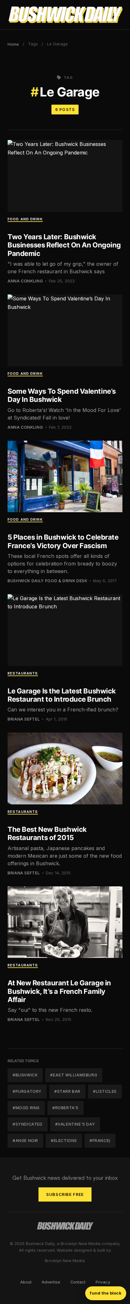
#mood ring (26, 1107)
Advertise (51, 1282)
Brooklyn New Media (65, 1260)
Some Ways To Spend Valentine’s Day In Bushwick (62, 395)
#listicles (105, 1091)
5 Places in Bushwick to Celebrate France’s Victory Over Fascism (63, 541)
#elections (64, 1140)
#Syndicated (28, 1124)
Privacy (103, 1282)
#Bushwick (25, 1075)
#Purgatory (27, 1091)
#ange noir (25, 1140)
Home (13, 44)
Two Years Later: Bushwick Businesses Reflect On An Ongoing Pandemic (64, 245)
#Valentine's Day (75, 1124)
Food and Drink (25, 219)
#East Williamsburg (73, 1075)
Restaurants (23, 673)
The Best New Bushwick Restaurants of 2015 (47, 833)
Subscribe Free (65, 1194)
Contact (78, 1282)
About (26, 1282)
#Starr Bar (67, 1091)
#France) (100, 1140)
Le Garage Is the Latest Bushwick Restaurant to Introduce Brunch (62, 695)
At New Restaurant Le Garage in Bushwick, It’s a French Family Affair (59, 991)
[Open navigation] (116, 15)
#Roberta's (65, 1107)
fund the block (105, 1292)
